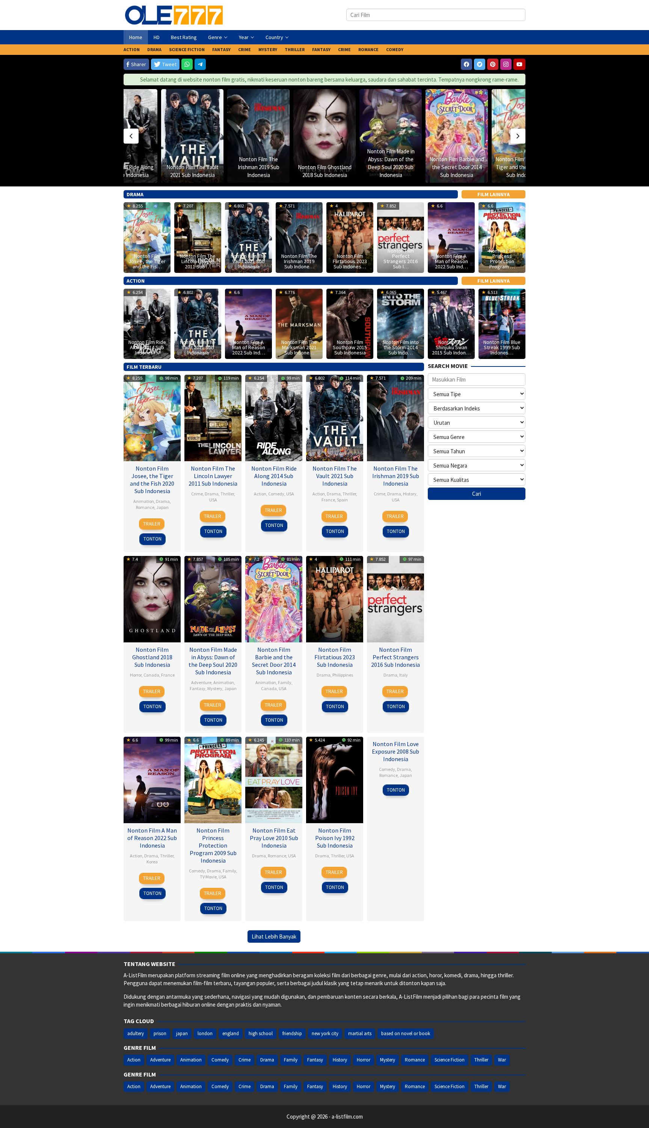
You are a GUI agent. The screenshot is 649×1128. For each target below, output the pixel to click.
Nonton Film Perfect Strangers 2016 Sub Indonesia (395, 657)
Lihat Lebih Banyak (274, 936)
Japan (162, 507)
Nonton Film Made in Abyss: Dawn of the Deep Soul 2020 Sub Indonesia (213, 661)
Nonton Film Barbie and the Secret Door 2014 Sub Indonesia (456, 167)
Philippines (342, 675)
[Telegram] (200, 64)
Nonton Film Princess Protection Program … (502, 258)
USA (213, 500)
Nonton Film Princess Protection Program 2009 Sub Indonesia (213, 845)
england (230, 1033)
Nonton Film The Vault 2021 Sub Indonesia (248, 261)
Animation (143, 501)
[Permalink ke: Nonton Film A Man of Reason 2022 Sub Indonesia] (152, 779)
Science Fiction (450, 1060)
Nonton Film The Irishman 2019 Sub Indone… (299, 261)
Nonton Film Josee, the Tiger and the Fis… (147, 261)
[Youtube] (519, 64)
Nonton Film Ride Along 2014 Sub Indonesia (274, 476)
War (502, 1060)
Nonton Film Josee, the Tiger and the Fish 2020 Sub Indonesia (522, 167)
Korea (152, 862)
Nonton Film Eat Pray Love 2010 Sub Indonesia (274, 838)
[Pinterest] (492, 64)
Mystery (214, 688)
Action (260, 494)
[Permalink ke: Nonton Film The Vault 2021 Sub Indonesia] (192, 136)
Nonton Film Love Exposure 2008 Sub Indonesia (395, 751)
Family (284, 682)
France (328, 500)
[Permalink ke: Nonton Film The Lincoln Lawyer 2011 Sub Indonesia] (213, 417)
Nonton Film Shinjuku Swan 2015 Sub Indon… (451, 347)
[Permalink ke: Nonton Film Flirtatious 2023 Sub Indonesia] (335, 598)
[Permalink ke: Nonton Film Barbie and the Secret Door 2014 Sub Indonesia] (457, 136)
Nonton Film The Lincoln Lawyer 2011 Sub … (198, 261)
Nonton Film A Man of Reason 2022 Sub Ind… (451, 261)
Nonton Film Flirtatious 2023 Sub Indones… (350, 261)
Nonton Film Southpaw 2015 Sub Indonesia (350, 347)
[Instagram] (506, 64)
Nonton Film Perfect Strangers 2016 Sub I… (400, 258)
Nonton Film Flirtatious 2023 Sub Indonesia (334, 657)
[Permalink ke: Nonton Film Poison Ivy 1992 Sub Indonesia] (335, 779)
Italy (403, 675)
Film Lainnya (493, 194)
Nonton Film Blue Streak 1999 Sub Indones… (502, 347)
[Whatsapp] (187, 64)
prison (160, 1033)
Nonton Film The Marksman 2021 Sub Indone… (299, 347)
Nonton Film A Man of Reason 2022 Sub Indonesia (152, 838)
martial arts (359, 1033)
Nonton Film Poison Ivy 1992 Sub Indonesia (335, 838)
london (205, 1033)
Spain (342, 500)
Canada (151, 675)
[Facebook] (466, 64)
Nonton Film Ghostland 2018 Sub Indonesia (152, 657)
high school (261, 1033)
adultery (135, 1033)
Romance (145, 507)
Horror (136, 675)
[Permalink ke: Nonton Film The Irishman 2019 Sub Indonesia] (258, 136)
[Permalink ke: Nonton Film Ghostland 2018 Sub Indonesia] (324, 136)
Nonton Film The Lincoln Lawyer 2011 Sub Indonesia (213, 476)
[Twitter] (479, 64)
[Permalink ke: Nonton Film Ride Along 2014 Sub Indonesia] (274, 417)
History (410, 494)
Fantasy (197, 688)
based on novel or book (405, 1033)
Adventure (201, 682)
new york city (325, 1033)
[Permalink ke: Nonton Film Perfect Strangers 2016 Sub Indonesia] (395, 598)
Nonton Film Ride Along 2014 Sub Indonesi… (147, 347)
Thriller (227, 494)
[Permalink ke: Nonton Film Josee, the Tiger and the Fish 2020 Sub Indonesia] (152, 417)
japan (182, 1033)
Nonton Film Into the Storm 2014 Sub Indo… (401, 347)
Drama (163, 501)
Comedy (276, 494)
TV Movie (208, 877)
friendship (292, 1033)
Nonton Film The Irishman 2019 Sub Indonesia (258, 167)
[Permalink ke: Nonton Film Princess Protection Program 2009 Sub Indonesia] (213, 779)
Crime (197, 494)
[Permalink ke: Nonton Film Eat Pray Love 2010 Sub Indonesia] (274, 779)
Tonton (152, 539)
